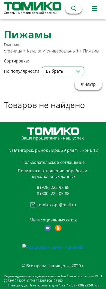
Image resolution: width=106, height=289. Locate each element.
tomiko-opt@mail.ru (56, 205)
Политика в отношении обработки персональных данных (52, 173)
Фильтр (88, 84)
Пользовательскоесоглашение (53, 162)
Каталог (34, 51)
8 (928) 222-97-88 (53, 187)
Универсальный (62, 51)
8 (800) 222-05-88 (53, 193)
